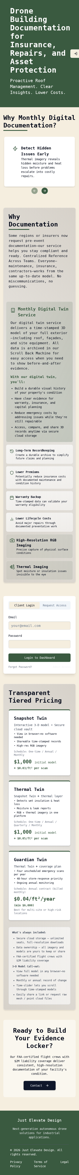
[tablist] (39, 605)
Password (15, 635)
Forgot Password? (20, 666)
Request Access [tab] (54, 605)
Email (12, 617)
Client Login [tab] (24, 605)
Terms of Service (40, 1164)
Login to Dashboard (39, 657)
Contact (36, 1085)
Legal (64, 1162)
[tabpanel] (39, 642)
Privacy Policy (16, 1164)
